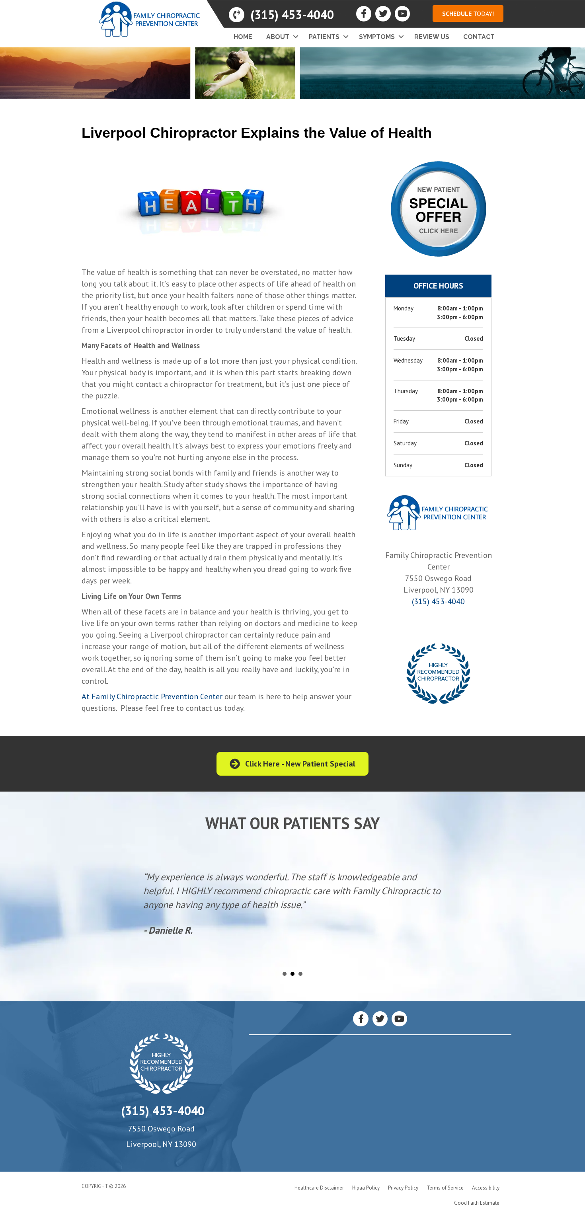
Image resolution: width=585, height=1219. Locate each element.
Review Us (431, 37)
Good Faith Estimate (476, 1202)
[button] (468, 13)
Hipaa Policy (366, 1187)
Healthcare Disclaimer (319, 1187)
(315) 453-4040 (438, 601)
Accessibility (485, 1187)
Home (243, 37)
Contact (479, 37)
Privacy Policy (403, 1187)
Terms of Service (445, 1187)
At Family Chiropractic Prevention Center (152, 696)
